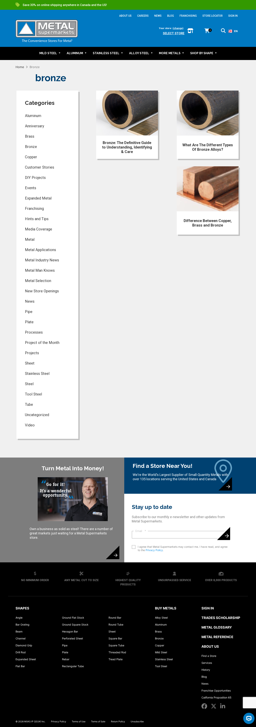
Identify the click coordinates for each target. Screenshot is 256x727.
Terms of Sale (98, 721)
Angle (19, 617)
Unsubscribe (137, 721)
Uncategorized (37, 415)
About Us (210, 646)
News (29, 301)
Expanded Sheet (26, 659)
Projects (32, 353)
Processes (34, 332)
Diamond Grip (24, 645)
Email (140, 531)
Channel (20, 638)
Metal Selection (38, 280)
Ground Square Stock (75, 624)
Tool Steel (33, 394)
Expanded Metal (38, 198)
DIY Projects (35, 177)
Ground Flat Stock (73, 617)
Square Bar (115, 638)
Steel (29, 384)
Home (20, 67)
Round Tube (116, 624)
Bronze (31, 146)
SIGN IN (233, 15)
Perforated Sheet (72, 638)
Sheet (29, 363)
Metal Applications (40, 250)
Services (206, 662)
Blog (204, 676)
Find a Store (208, 655)
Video (30, 425)
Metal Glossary (216, 627)
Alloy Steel (161, 617)
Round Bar (115, 617)
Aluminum (33, 115)
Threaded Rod (117, 652)
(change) (178, 28)
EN (236, 31)
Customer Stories (39, 167)
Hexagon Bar (70, 631)
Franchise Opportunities (216, 690)
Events (30, 188)
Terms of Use (78, 721)
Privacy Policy (154, 550)
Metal (29, 239)
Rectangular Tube (73, 666)
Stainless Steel (37, 373)
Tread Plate (116, 659)
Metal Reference (217, 637)
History (205, 669)
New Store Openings (42, 291)
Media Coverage (38, 229)
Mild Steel (161, 652)
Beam (19, 631)
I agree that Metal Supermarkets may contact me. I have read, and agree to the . (183, 548)
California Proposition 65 (216, 697)
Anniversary (34, 126)
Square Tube (116, 645)
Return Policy (118, 721)
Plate (29, 322)
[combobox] (233, 31)
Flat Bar (20, 666)
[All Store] (190, 31)
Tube (29, 404)
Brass (29, 136)
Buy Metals (165, 608)
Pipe (28, 311)
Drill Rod (21, 652)
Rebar (65, 659)
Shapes (22, 608)
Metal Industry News (42, 260)
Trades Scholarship (220, 618)
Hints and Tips (37, 219)
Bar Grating (22, 624)
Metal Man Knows (40, 270)
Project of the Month (42, 342)
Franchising (34, 208)
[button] (223, 31)
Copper (31, 157)
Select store (173, 33)
